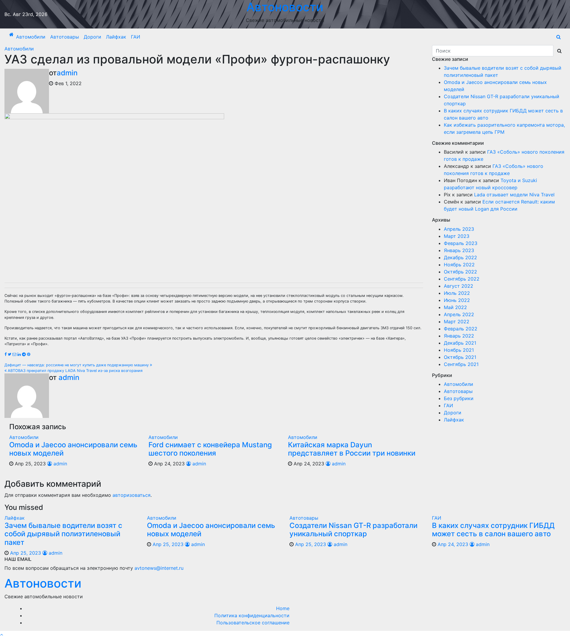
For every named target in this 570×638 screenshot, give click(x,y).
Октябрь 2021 (460, 357)
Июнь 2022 (457, 300)
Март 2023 (456, 236)
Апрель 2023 (459, 229)
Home (282, 608)
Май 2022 (455, 307)
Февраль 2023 (460, 243)
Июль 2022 (457, 293)
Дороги (92, 37)
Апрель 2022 (459, 314)
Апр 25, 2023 (25, 553)
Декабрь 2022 (460, 257)
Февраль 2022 (460, 329)
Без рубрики (459, 398)
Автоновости (42, 583)
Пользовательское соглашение (252, 623)
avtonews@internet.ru (158, 568)
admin (67, 73)
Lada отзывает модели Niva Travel (514, 195)
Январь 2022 (459, 336)
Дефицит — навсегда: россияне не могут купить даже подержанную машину (77, 365)
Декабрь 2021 (460, 343)
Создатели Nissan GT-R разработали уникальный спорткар (353, 529)
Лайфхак (116, 37)
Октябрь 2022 (460, 272)
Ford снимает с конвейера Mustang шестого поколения (210, 449)
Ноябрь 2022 (459, 265)
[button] (558, 37)
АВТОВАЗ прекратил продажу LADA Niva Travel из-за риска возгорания (74, 370)
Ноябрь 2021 (459, 350)
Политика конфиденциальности (251, 615)
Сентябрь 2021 (461, 364)
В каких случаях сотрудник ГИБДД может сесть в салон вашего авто (493, 529)
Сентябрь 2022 (461, 279)
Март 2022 (456, 321)
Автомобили (30, 37)
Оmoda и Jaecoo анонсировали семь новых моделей (73, 449)
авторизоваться (132, 495)
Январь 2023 (459, 250)
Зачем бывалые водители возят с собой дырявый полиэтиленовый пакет (63, 534)
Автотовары (64, 37)
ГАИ (135, 37)
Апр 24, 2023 (453, 544)
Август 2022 (458, 286)
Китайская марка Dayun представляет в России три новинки (351, 449)
